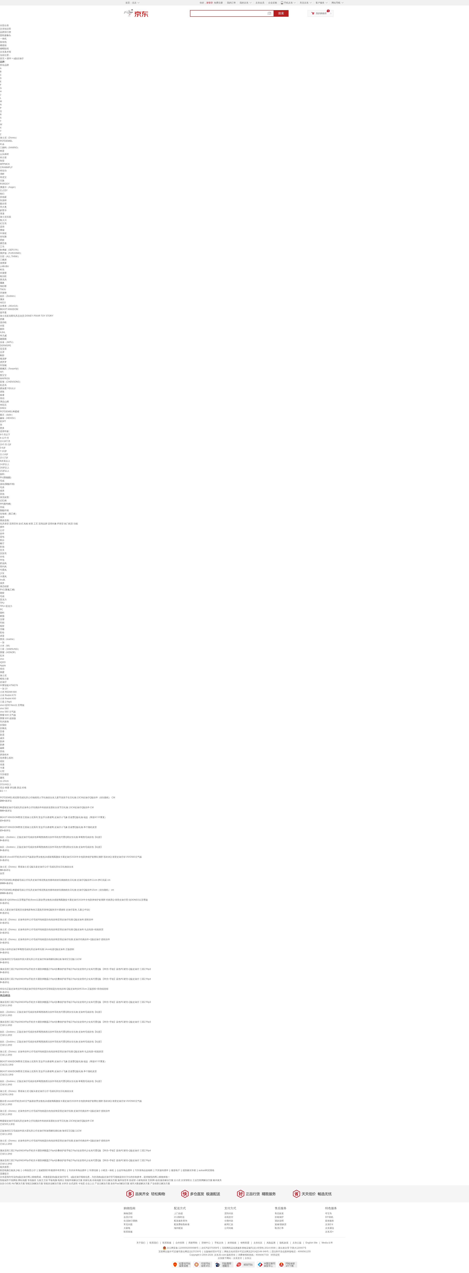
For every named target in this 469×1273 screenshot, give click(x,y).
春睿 (2, 395)
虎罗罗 (3, 362)
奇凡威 (3, 335)
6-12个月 (4, 438)
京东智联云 (186, 1180)
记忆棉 (3, 500)
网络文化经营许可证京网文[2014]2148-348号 (246, 1251)
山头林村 (4, 154)
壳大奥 (3, 207)
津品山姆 (4, 401)
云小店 (177, 1180)
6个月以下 (5, 434)
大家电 (127, 1228)
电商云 (61, 1180)
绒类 (2, 490)
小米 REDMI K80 (8, 692)
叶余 (2, 144)
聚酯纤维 (4, 510)
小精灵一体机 (107, 1170)
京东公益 (297, 1242)
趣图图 (3, 339)
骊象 (2, 283)
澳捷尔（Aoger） (8, 187)
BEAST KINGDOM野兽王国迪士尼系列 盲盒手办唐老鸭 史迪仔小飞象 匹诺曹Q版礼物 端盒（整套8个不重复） (53, 817)
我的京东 (244, 2)
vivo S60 (4, 708)
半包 (2, 560)
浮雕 (2, 629)
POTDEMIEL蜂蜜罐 (9, 411)
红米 (2, 655)
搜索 (281, 13)
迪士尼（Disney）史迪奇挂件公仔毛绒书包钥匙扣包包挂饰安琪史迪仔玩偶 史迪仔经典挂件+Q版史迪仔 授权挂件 (55, 939)
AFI (1, 372)
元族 (2, 180)
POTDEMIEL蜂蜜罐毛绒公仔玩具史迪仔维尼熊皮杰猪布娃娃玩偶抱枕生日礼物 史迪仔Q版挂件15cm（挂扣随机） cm (57, 890)
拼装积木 (4, 754)
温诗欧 (3, 322)
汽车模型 (4, 774)
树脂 (2, 616)
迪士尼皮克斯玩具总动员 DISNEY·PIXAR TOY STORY (26, 316)
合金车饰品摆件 (124, 1170)
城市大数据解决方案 (140, 1183)
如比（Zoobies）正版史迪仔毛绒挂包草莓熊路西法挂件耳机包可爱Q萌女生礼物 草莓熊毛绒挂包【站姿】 (51, 837)
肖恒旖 (3, 236)
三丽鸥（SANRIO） (9, 147)
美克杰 (3, 279)
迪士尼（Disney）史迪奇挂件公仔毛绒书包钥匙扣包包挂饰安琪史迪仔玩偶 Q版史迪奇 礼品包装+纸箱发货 (51, 929)
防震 (2, 735)
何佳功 (3, 170)
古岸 (2, 352)
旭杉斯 (3, 286)
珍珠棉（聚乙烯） (9, 513)
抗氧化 (3, 728)
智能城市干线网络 (9, 1180)
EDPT (3, 421)
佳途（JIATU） (7, 342)
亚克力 (3, 599)
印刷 (2, 622)
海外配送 (178, 1228)
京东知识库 (5, 28)
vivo (2, 659)
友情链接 (232, 1242)
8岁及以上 (5, 461)
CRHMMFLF (6, 167)
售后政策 (279, 1213)
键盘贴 (3, 45)
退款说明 (279, 1220)
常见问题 (128, 1224)
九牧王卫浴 (42, 1180)
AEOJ (3, 302)
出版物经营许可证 (212, 1251)
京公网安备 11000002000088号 (182, 1248)
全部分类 (4, 25)
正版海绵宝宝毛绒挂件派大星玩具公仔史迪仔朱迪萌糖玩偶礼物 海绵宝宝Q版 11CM (40, 959)
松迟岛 (3, 385)
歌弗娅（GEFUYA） (10, 250)
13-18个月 (5, 441)
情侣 (2, 398)
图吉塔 (3, 203)
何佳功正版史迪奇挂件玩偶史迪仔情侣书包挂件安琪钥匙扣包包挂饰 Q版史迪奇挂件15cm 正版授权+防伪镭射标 (54, 989)
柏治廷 (3, 276)
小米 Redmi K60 (8, 698)
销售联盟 (245, 1242)
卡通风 (3, 576)
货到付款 (228, 1213)
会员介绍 (128, 1217)
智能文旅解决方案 (34, 1183)
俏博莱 (3, 263)
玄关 (2, 550)
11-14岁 (4, 454)
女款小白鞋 (5, 1183)
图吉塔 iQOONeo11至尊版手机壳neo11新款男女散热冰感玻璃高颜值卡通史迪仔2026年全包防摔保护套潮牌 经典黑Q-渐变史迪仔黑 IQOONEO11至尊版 (74, 900)
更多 (2, 428)
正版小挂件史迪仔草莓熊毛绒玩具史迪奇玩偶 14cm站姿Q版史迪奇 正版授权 (37, 949)
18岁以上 (4, 467)
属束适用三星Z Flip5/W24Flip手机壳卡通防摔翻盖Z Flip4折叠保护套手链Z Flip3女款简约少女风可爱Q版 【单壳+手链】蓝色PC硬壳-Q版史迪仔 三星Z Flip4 (75, 979)
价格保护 (279, 1217)
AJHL (2, 332)
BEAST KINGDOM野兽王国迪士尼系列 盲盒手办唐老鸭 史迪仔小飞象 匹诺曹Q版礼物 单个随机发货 (48, 827)
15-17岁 (4, 457)
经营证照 (275, 1255)
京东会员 (260, 2)
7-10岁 (3, 451)
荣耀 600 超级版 (8, 718)
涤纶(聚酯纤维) (7, 484)
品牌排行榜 (5, 32)
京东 (148, 14)
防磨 (2, 744)
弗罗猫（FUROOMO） (11, 253)
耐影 (2, 355)
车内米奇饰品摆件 (77, 1170)
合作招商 (180, 1242)
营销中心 (206, 1242)
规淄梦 (3, 358)
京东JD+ (329, 1231)
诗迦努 (3, 292)
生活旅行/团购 (130, 1220)
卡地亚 (81, 1183)
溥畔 (2, 174)
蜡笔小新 (4, 678)
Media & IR (327, 1242)
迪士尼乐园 (5, 217)
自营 (2, 873)
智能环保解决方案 (73, 1180)
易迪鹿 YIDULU (7, 388)
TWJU (3, 289)
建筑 (2, 777)
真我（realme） (8, 639)
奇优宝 (3, 177)
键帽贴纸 (4, 48)
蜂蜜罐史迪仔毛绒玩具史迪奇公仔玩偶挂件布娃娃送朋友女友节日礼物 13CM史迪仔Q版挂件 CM (47, 807)
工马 (2, 246)
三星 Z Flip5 (6, 702)
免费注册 (218, 2)
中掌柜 (3, 233)
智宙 (2, 160)
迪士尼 (3, 675)
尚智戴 (3, 365)
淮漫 (2, 213)
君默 (2, 240)
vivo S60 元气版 (8, 711)
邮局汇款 (228, 1224)
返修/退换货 (280, 1224)
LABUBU (4, 266)
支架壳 (3, 553)
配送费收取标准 (181, 1224)
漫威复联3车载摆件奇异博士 (52, 1170)
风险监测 (271, 1242)
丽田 (2, 329)
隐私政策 (284, 1242)
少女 (2, 573)
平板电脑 (52, 1180)
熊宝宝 (3, 375)
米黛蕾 (3, 273)
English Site (311, 1242)
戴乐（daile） (7, 415)
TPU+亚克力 (6, 606)
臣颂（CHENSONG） (11, 382)
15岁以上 (4, 471)
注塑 (2, 619)
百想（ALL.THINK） (10, 256)
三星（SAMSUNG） (10, 649)
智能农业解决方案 (52, 1183)
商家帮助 (193, 1242)
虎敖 (2, 391)
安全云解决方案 (109, 1180)
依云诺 (3, 157)
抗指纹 (3, 725)
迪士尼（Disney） (9, 137)
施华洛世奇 (123, 1180)
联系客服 (128, 1231)
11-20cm (4, 781)
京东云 (248, 1258)
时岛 (2, 269)
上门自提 (178, 1213)
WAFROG (5, 378)
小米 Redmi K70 (8, 695)
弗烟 (2, 230)
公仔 (2, 530)
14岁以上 (4, 464)
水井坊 (65, 1183)
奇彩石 (3, 405)
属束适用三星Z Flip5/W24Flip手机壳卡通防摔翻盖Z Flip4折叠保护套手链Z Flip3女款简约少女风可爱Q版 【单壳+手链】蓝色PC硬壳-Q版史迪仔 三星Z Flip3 (75, 969)
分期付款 (228, 1220)
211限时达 (179, 1217)
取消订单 (279, 1228)
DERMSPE (5, 345)
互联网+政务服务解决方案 (160, 1180)
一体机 (3, 38)
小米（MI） (5, 645)
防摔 (2, 741)
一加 (2, 642)
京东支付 (237, 1258)
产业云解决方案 (102, 1183)
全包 (2, 556)
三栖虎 (3, 259)
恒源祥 (3, 200)
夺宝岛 (328, 1213)
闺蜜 (2, 672)
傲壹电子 (175, 1170)
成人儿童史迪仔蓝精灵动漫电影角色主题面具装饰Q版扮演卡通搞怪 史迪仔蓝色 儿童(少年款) (45, 909)
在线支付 (228, 1217)
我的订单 (231, 2)
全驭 (2, 325)
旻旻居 (3, 349)
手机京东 (288, 2)
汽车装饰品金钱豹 (143, 1170)
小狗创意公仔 (29, 1170)
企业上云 (89, 1183)
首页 (2, 58)
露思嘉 (3, 243)
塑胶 (2, 593)
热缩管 (132, 1180)
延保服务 (329, 1220)
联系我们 (153, 1242)
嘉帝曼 (3, 312)
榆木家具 (217, 1180)
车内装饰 (4, 721)
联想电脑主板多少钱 (10, 1170)
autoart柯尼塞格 (206, 1170)
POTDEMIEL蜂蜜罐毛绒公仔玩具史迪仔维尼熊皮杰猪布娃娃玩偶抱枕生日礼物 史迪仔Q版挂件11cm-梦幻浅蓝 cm (55, 880)
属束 (2, 299)
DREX (3, 408)
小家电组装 (141, 1180)
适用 (2, 226)
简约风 (3, 566)
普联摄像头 (5, 35)
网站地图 (22, 1180)
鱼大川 (3, 220)
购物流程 (128, 1213)
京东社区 (258, 1242)
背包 (2, 537)
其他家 (3, 197)
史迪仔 (3, 682)
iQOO (2, 662)
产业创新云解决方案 (160, 1183)
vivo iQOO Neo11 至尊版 (12, 705)
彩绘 (2, 632)
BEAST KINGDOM (9, 309)
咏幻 (2, 193)
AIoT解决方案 (18, 1183)
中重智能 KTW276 (9, 685)
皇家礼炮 (87, 1180)
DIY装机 (329, 1217)
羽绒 (2, 507)
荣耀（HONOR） (8, 652)
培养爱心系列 (6, 758)
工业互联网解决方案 (202, 1180)
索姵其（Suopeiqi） (10, 368)
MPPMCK (5, 164)
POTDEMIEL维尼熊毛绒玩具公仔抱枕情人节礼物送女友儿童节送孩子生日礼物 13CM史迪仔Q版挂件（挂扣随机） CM (57, 797)
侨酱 (2, 319)
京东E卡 (329, 1224)
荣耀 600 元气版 (8, 715)
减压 (2, 738)
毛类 (2, 487)
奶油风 (3, 563)
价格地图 (96, 1180)
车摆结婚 (93, 1170)
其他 (2, 494)
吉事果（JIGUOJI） (9, 306)
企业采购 (272, 2)
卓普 (2, 636)
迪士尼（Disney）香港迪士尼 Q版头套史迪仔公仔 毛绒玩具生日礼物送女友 (36, 867)
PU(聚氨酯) (5, 477)
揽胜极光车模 (189, 1170)
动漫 (2, 764)
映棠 (2, 151)
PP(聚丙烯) (5, 504)
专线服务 (31, 1180)
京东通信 (329, 1228)
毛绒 (2, 481)
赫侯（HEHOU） (8, 418)
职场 (2, 546)
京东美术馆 (5, 52)
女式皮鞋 (73, 1183)
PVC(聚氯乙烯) (7, 589)
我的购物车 (321, 13)
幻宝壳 (3, 223)
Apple (3, 665)
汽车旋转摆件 (161, 1170)
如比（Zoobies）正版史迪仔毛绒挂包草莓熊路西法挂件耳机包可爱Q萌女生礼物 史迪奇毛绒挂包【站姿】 (51, 847)
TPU (2, 603)
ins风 (2, 579)
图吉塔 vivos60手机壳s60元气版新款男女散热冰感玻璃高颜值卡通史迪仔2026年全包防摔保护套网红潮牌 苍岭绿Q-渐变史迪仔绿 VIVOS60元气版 (71, 857)
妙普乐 (3, 210)
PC (1, 609)
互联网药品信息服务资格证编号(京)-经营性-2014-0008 (249, 1248)
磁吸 (2, 748)
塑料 (2, 612)
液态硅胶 (4, 586)
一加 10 (4, 688)
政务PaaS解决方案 (120, 1183)
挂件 (2, 533)
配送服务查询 (180, 1220)
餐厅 (2, 543)
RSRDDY (5, 184)
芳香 (2, 731)
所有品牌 (4, 65)
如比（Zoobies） (8, 296)
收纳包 (3, 42)
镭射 (2, 626)
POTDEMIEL (6, 141)
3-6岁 (2, 448)
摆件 (9, 58)
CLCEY (4, 190)
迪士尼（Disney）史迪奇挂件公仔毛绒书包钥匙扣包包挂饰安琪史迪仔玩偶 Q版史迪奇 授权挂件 (46, 919)
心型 (2, 771)
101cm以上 (5, 784)
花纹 (2, 761)
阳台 (2, 540)
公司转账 (228, 1228)
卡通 (2, 768)
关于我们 (140, 1242)
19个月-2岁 (5, 444)
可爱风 (3, 570)
